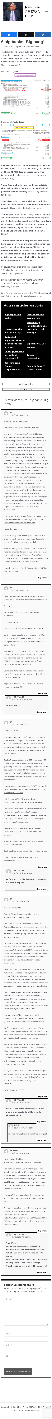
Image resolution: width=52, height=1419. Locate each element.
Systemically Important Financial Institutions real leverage (37, 327)
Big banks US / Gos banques (36, 345)
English (18, 46)
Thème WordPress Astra (28, 1410)
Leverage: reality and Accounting (13, 331)
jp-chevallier (18, 697)
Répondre (42, 578)
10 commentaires (31, 46)
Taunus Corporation (33, 356)
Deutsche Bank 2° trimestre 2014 (36, 368)
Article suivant (26, 389)
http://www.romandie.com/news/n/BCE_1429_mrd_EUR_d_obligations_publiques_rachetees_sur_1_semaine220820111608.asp (25, 789)
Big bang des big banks (13, 316)
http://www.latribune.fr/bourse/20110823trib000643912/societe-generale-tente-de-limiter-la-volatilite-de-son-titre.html (26, 1221)
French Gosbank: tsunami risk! (35, 316)
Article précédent (26, 384)
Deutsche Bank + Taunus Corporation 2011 (13, 366)
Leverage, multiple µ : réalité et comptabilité (14, 354)
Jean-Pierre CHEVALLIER (33, 11)
